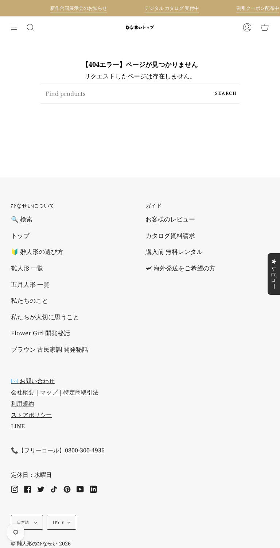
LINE (18, 426)
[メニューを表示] (16, 27)
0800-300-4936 (85, 450)
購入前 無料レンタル (174, 251)
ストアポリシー (31, 415)
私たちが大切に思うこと (45, 317)
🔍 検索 (21, 219)
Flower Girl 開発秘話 (40, 333)
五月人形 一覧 (30, 284)
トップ (20, 235)
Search (226, 93)
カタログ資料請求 (170, 235)
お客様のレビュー (170, 219)
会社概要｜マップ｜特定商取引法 (54, 392)
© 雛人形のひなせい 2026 (41, 543)
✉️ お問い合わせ (33, 381)
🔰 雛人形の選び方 (37, 251)
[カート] (264, 27)
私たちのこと (29, 300)
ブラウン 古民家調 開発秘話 (49, 349)
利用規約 (22, 404)
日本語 (24, 522)
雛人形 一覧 (27, 268)
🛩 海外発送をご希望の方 (180, 268)
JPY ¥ (58, 522)
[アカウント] (247, 27)
